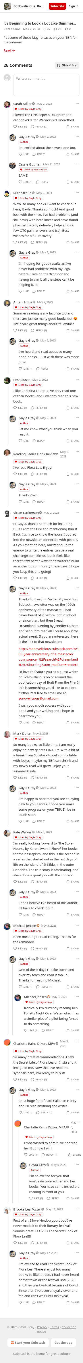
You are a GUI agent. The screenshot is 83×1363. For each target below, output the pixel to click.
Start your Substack (30, 1342)
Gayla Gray (12, 29)
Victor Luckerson (26, 512)
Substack (19, 1353)
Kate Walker (22, 832)
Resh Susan (22, 379)
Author (24, 141)
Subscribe (57, 6)
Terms (54, 1327)
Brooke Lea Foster (27, 1209)
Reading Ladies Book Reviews (35, 454)
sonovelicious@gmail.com (38, 698)
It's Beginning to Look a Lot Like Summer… (40, 23)
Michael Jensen (24, 925)
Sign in (74, 6)
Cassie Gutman (30, 164)
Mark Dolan (22, 733)
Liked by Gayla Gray (29, 108)
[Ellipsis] (77, 103)
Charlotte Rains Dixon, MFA (34, 1043)
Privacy (42, 1327)
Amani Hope (22, 302)
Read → (9, 50)
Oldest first (70, 65)
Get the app (63, 1342)
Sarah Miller (22, 103)
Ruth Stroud (22, 193)
